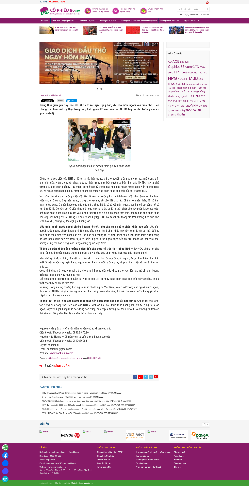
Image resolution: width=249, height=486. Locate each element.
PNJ (196, 96)
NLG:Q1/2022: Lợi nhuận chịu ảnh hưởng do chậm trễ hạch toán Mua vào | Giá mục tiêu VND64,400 (89, 409)
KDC (181, 78)
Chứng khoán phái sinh (169, 21)
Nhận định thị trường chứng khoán (191, 84)
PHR (174, 88)
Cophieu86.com (180, 67)
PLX (189, 96)
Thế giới (177, 467)
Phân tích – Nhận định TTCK (63, 21)
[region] (99, 68)
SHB (186, 101)
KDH (186, 79)
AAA (170, 62)
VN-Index (181, 106)
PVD (170, 101)
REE (180, 101)
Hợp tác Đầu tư (104, 463)
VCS (202, 101)
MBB (193, 78)
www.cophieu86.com (61, 353)
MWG (172, 83)
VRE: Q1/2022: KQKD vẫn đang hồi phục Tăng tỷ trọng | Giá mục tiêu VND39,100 (81, 393)
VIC (99, 358)
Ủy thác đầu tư (174, 110)
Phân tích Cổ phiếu (87, 21)
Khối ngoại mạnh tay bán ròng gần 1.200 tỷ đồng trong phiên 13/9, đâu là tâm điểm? (197, 29)
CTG (202, 67)
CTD (195, 67)
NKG (169, 88)
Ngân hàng (179, 456)
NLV (95, 358)
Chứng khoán (180, 452)
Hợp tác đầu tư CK (191, 21)
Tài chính (178, 460)
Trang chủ (45, 21)
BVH (186, 62)
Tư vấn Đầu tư (103, 460)
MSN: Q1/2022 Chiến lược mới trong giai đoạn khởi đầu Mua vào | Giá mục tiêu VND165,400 (86, 401)
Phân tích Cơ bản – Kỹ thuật (148, 467)
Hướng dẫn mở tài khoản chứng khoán (153, 452)
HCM (205, 73)
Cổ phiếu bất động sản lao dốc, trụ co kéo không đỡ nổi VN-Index (153, 29)
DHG (170, 72)
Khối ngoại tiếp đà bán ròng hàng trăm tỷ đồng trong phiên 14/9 (111, 29)
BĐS (90, 358)
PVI (175, 101)
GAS (185, 72)
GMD (194, 72)
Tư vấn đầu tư (142, 463)
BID (182, 61)
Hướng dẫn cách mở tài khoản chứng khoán (139, 21)
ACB (176, 61)
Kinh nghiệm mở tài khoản (148, 460)
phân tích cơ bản (186, 87)
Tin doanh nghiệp (67, 358)
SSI (191, 101)
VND (188, 105)
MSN (200, 79)
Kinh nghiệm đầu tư (108, 21)
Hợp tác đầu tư (142, 456)
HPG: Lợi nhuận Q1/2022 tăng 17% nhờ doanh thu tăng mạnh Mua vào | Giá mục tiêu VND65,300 (88, 405)
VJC (174, 106)
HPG (172, 78)
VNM (194, 105)
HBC (200, 73)
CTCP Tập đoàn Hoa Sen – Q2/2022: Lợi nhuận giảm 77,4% (72, 397)
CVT (205, 67)
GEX (190, 73)
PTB (202, 96)
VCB (196, 101)
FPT (177, 72)
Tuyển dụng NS (104, 467)
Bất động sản (56, 95)
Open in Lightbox (121, 122)
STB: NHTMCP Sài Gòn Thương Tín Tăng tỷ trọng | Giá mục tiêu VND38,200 (80, 413)
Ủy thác (203, 105)
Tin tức (79, 358)
